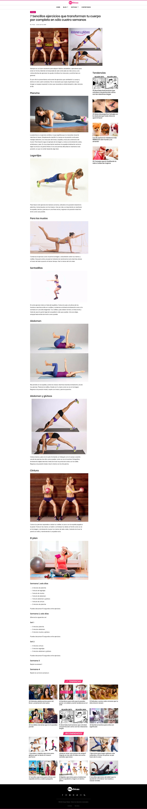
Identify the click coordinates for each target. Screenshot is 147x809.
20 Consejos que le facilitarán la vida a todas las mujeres (104, 162)
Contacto (70, 805)
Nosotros (77, 805)
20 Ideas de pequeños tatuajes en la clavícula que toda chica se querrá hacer (105, 116)
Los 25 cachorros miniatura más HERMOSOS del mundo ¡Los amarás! (105, 140)
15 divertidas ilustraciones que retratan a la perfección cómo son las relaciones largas (104, 92)
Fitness (33, 12)
